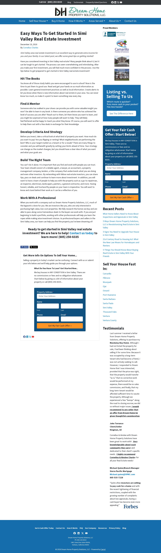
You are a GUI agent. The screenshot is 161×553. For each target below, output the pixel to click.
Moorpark (107, 282)
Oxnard (106, 290)
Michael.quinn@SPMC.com (122, 474)
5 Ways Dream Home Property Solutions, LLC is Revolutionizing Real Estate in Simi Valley (121, 224)
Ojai (104, 286)
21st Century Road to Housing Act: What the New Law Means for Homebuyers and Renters (121, 242)
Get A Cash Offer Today (44, 528)
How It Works (76, 21)
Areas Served (96, 21)
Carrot (103, 549)
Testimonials (78, 2)
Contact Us (130, 21)
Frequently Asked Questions (96, 2)
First (38, 310)
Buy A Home (58, 21)
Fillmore (106, 277)
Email (64, 314)
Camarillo (107, 273)
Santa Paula (108, 303)
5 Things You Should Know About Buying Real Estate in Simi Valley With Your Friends (120, 253)
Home (22, 21)
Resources (102, 528)
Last (62, 310)
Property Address (45, 292)
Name (39, 301)
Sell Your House (37, 21)
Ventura (106, 316)
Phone (40, 314)
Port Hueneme (109, 294)
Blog (69, 2)
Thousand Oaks (110, 311)
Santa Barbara (109, 299)
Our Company (90, 528)
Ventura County (109, 320)
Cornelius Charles (30, 47)
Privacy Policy (114, 528)
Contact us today (82, 233)
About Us (114, 21)
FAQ (81, 528)
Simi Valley (107, 307)
